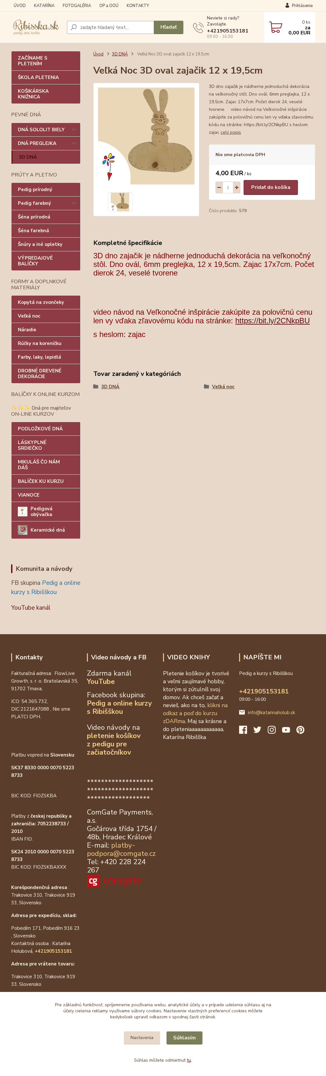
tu (189, 1060)
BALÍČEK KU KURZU (41, 481)
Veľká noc (29, 316)
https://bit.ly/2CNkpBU (272, 320)
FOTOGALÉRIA (77, 6)
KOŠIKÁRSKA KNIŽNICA (33, 94)
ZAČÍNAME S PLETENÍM (32, 61)
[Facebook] (246, 731)
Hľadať (168, 27)
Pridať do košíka (270, 187)
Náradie (27, 329)
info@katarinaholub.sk (271, 712)
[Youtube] (289, 731)
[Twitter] (260, 731)
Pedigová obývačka (42, 512)
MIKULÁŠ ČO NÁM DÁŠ (39, 465)
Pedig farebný (34, 203)
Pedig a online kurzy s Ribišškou (119, 707)
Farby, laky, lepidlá (39, 357)
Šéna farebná (33, 230)
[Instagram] (275, 731)
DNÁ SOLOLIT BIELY (41, 129)
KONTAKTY (138, 6)
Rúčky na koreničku (39, 343)
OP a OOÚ (108, 6)
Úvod (98, 54)
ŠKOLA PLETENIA (38, 77)
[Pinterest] (300, 731)
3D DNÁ (28, 157)
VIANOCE (28, 495)
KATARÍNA (44, 6)
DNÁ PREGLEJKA (37, 143)
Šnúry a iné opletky (40, 244)
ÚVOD (20, 6)
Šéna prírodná (34, 217)
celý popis (231, 132)
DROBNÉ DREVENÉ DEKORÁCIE (39, 374)
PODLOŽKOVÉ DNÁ (40, 429)
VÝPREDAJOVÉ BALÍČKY (35, 261)
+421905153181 (227, 30)
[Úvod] (36, 27)
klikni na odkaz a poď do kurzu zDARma (195, 713)
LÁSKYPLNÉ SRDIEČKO (32, 445)
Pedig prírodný (35, 189)
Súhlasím (184, 1037)
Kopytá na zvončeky (41, 302)
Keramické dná (48, 530)
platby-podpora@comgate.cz (121, 849)
